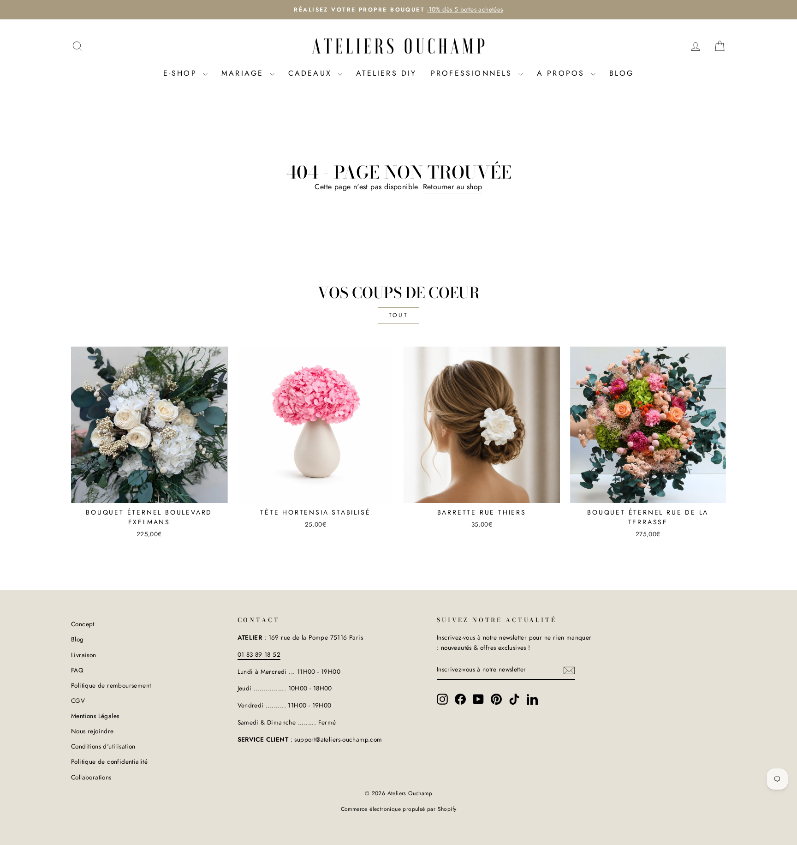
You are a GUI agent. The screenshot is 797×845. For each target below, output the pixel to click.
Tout (398, 315)
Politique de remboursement (111, 685)
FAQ (77, 670)
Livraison (83, 654)
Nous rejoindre (92, 731)
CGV (78, 700)
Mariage (244, 73)
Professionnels (473, 73)
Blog (621, 73)
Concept (83, 624)
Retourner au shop (452, 186)
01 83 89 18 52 (259, 654)
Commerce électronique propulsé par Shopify (399, 809)
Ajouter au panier (149, 491)
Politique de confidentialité (109, 761)
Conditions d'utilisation (103, 746)
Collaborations (91, 777)
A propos (563, 73)
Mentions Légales (95, 715)
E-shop (182, 73)
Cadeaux (312, 73)
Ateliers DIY (386, 73)
